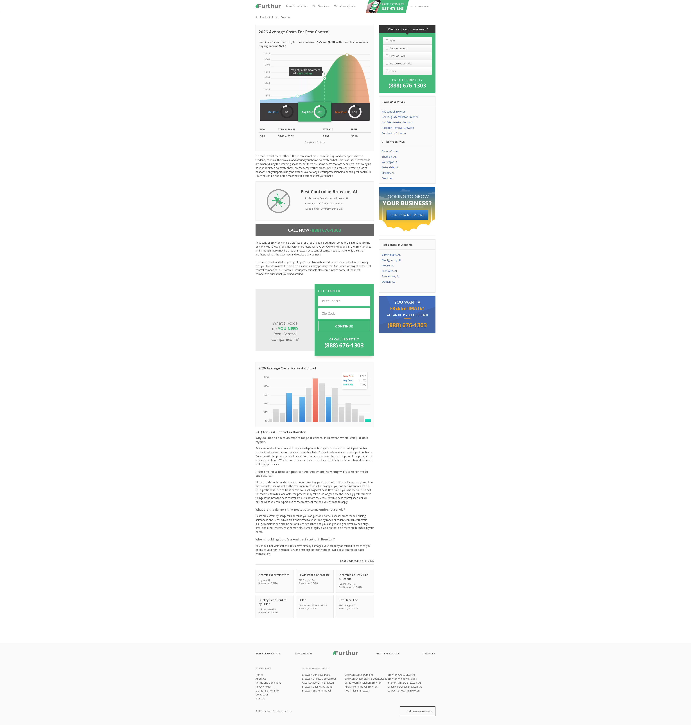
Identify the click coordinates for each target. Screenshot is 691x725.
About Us (261, 678)
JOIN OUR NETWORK (407, 215)
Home (259, 674)
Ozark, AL (387, 178)
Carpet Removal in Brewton (403, 690)
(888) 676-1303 (344, 345)
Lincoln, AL (388, 172)
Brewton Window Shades (402, 678)
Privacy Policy (263, 686)
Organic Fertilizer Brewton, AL (404, 686)
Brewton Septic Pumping (359, 674)
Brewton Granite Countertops (319, 678)
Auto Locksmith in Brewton (318, 682)
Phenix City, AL (390, 151)
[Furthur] (268, 6)
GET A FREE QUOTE (387, 653)
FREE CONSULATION (268, 653)
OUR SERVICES (303, 653)
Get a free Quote (344, 6)
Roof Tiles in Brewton (357, 690)
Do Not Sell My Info (267, 690)
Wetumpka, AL (390, 162)
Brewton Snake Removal (316, 690)
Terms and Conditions (268, 682)
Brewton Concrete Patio (316, 674)
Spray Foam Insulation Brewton (363, 682)
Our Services (321, 6)
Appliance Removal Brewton (361, 686)
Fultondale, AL (390, 167)
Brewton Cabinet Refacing (317, 686)
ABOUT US (429, 653)
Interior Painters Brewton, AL (404, 682)
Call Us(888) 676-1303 (419, 711)
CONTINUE (344, 326)
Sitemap (260, 698)
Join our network (420, 6)
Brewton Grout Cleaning (401, 674)
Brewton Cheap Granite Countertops (366, 678)
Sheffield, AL (389, 156)
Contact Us (262, 694)
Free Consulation (296, 6)
